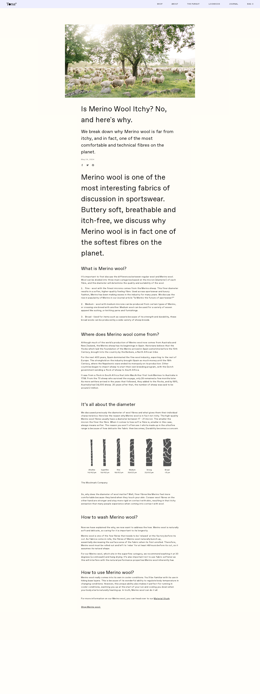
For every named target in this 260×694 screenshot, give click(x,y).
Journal (233, 4)
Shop (159, 4)
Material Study (162, 598)
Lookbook (214, 4)
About (175, 4)
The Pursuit (193, 4)
